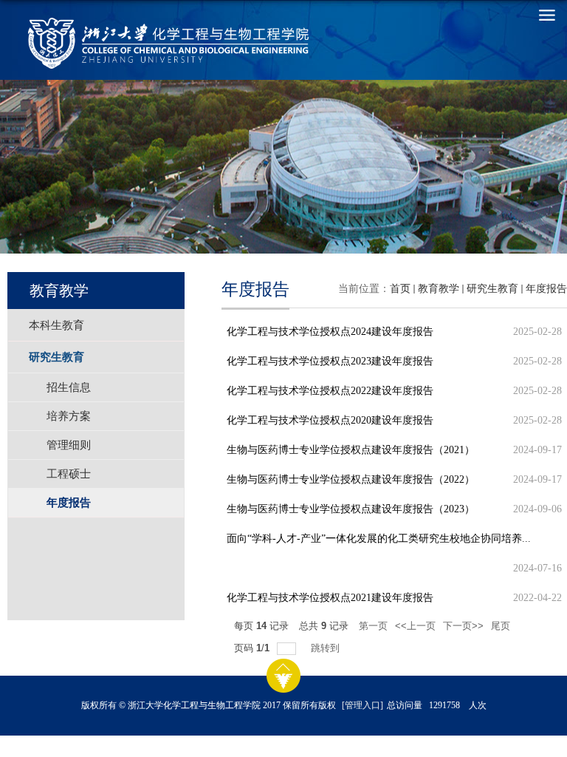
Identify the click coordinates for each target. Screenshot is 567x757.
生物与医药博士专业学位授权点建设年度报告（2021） (351, 449)
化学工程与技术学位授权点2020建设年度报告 (330, 420)
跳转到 (327, 648)
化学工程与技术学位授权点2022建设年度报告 (330, 390)
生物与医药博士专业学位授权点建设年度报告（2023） (351, 509)
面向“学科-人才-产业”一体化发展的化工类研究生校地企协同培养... (379, 538)
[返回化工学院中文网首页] (105, 43)
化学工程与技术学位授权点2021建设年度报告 (330, 597)
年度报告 (546, 288)
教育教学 (438, 288)
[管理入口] (362, 705)
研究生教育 (492, 288)
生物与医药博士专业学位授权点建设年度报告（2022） (351, 479)
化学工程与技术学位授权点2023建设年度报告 (330, 361)
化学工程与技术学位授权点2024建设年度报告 (330, 331)
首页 (400, 288)
